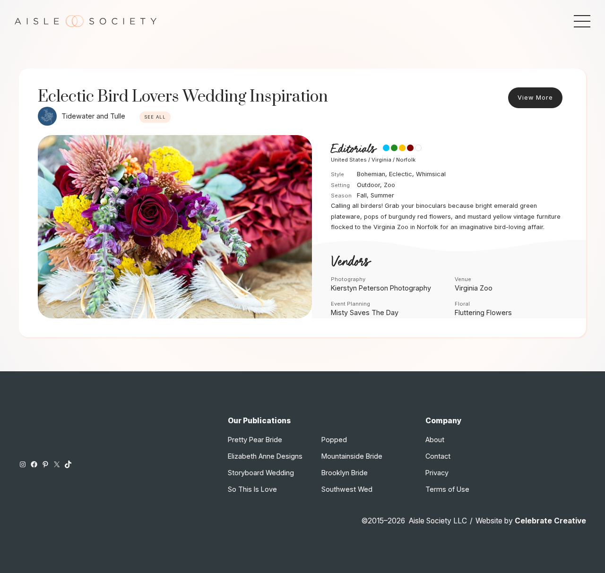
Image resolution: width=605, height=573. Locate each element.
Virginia (381, 159)
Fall (362, 195)
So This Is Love (252, 489)
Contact (437, 456)
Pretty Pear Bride (255, 440)
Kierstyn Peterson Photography (381, 288)
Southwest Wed (346, 489)
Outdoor (368, 184)
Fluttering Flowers (483, 312)
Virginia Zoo (474, 288)
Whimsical (431, 174)
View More (535, 97)
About (434, 440)
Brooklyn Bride (344, 473)
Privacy (437, 473)
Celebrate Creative (550, 520)
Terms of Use (447, 489)
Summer (382, 195)
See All (155, 117)
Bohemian (371, 174)
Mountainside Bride (351, 456)
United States (349, 159)
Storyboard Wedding (261, 473)
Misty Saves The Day (364, 312)
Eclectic (400, 174)
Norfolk (405, 159)
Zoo (389, 184)
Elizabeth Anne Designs (265, 456)
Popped (334, 440)
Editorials (353, 149)
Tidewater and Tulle (93, 116)
